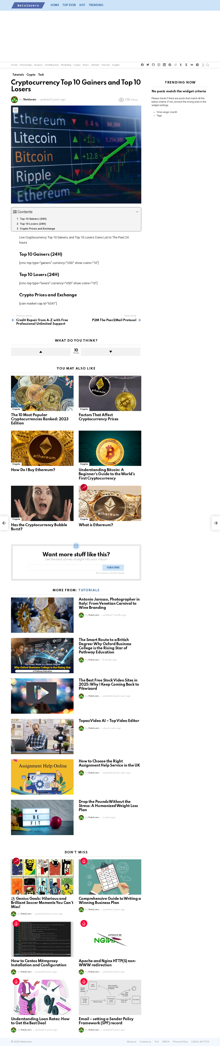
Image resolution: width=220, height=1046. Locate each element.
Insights (115, 65)
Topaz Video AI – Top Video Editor (109, 721)
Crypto (77, 65)
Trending (96, 5)
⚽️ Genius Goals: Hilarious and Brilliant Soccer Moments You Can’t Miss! (42, 903)
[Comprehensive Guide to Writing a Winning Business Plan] (110, 877)
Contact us (145, 1042)
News (86, 65)
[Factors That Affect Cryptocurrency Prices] (110, 393)
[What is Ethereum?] (110, 503)
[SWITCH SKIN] (203, 65)
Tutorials (105, 65)
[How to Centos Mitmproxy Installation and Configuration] (42, 939)
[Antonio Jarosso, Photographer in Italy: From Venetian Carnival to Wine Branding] (42, 615)
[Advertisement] (110, 36)
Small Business (52, 65)
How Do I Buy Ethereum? (33, 470)
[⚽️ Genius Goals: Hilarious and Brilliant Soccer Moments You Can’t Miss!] (42, 877)
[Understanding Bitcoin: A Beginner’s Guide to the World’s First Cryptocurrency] (110, 448)
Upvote (41, 352)
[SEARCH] (207, 65)
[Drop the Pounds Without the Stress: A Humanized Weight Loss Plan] (42, 817)
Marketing (66, 65)
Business (38, 65)
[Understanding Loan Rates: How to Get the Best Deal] (42, 997)
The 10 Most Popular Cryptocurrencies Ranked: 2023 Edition (39, 419)
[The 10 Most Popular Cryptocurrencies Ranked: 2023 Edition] (42, 393)
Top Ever (69, 5)
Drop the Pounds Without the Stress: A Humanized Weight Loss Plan (108, 806)
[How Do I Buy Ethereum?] (42, 448)
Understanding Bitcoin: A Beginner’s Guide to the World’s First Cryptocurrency (107, 474)
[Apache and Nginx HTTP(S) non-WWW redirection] (110, 939)
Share (15, 110)
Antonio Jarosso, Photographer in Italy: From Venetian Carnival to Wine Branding (109, 604)
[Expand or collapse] (137, 212)
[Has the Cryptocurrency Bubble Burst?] (42, 503)
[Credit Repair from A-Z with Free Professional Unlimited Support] (4, 523)
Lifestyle (95, 65)
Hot (82, 5)
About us (131, 1042)
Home (55, 5)
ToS (157, 1042)
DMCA (165, 1042)
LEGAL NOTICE (200, 1042)
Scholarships (26, 65)
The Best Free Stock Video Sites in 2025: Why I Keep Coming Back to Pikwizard (109, 685)
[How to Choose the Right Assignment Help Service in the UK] (42, 777)
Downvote (110, 352)
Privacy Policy (180, 1042)
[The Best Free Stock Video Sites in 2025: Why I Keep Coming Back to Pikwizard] (42, 696)
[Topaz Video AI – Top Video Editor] (42, 736)
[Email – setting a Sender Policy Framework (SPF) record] (110, 997)
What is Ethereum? (96, 525)
